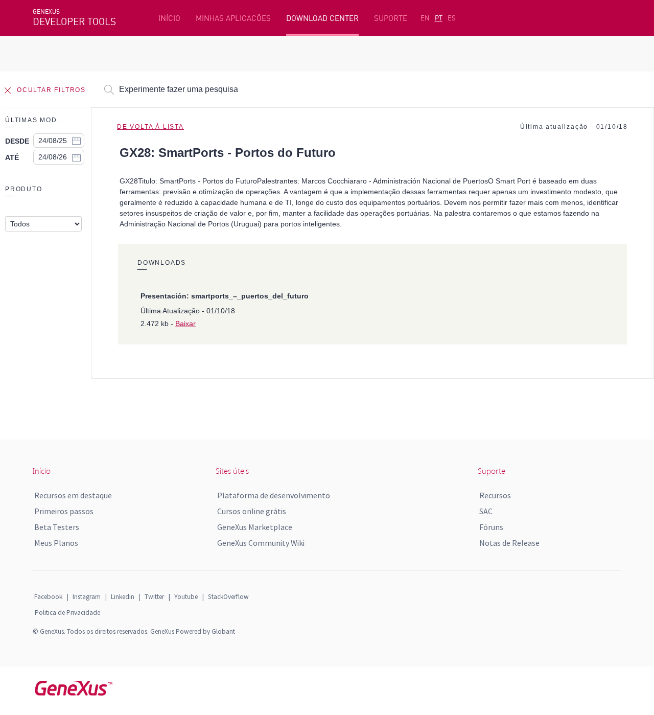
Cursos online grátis (251, 511)
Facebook (48, 596)
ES (452, 18)
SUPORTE (390, 18)
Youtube (186, 596)
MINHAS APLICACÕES (233, 18)
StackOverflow (228, 596)
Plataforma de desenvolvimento (273, 495)
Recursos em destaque (73, 495)
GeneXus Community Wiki (261, 543)
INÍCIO (169, 18)
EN (425, 18)
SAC (486, 511)
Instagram (87, 596)
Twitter (154, 596)
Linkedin (122, 596)
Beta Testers (56, 527)
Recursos (495, 495)
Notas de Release (509, 543)
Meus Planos (56, 543)
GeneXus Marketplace (254, 527)
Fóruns (491, 527)
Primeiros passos (64, 511)
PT (438, 18)
